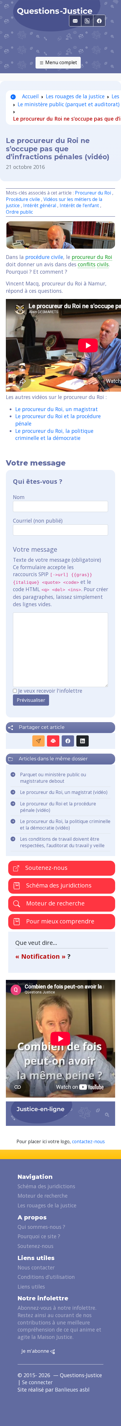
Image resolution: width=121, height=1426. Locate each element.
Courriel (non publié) (38, 520)
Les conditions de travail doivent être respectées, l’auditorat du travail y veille (62, 842)
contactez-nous (88, 1142)
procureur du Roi (92, 256)
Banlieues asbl (72, 1389)
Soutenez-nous (46, 868)
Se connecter (37, 1382)
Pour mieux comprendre (59, 921)
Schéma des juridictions (58, 885)
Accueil (30, 96)
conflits (86, 264)
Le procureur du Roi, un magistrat (56, 409)
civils (103, 264)
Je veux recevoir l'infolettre (50, 690)
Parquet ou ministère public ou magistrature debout (53, 778)
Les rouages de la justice (75, 96)
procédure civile (44, 256)
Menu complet (60, 62)
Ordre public (19, 212)
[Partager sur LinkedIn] (82, 741)
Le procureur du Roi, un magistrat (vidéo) (63, 792)
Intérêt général (39, 205)
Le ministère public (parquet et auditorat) (69, 104)
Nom (19, 497)
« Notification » (41, 956)
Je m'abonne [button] (35, 1351)
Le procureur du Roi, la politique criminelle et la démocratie (54, 434)
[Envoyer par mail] (38, 741)
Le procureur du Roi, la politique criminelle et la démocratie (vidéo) (65, 824)
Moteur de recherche (55, 903)
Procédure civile (23, 199)
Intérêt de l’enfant (79, 205)
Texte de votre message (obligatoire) (57, 559)
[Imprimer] (53, 741)
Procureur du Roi (93, 193)
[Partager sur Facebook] (68, 741)
